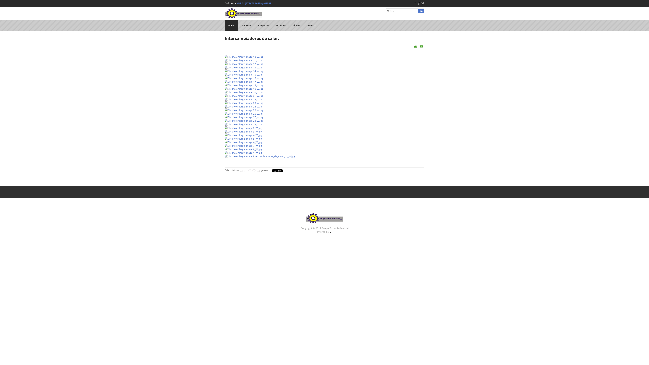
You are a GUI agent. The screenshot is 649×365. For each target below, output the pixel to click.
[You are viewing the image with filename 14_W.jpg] (244, 70)
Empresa (246, 25)
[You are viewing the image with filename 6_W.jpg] (243, 141)
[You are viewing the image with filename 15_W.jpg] (244, 74)
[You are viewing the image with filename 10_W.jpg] (244, 56)
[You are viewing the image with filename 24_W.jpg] (244, 106)
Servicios (281, 25)
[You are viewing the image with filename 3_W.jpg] (243, 131)
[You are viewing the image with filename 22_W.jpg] (244, 99)
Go (421, 11)
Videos (296, 25)
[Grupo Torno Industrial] (243, 13)
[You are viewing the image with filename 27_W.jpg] (244, 117)
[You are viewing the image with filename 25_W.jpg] (244, 110)
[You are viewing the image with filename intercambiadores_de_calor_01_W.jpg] (260, 156)
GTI (331, 231)
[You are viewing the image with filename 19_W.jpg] (244, 88)
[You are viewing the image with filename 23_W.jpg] (244, 102)
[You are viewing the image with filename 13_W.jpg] (244, 67)
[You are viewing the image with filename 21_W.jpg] (244, 95)
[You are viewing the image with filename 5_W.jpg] (243, 138)
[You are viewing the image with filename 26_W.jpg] (244, 113)
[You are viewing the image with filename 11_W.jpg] (244, 60)
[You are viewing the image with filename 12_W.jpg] (244, 63)
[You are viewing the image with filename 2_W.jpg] (243, 127)
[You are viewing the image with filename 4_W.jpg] (243, 134)
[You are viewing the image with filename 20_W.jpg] (244, 92)
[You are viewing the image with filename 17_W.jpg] (244, 81)
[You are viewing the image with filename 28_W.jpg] (244, 120)
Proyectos (263, 25)
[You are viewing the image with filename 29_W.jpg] (244, 124)
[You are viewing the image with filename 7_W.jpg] (243, 145)
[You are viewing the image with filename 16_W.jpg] (244, 77)
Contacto (312, 25)
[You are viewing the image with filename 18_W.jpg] (244, 85)
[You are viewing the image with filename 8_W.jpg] (243, 149)
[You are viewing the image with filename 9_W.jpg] (243, 152)
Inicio (231, 25)
